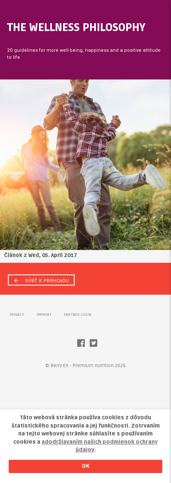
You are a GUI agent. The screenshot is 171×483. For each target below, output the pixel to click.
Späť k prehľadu (41, 281)
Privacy (17, 314)
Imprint (44, 314)
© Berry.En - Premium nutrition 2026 (85, 365)
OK (86, 466)
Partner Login (77, 314)
